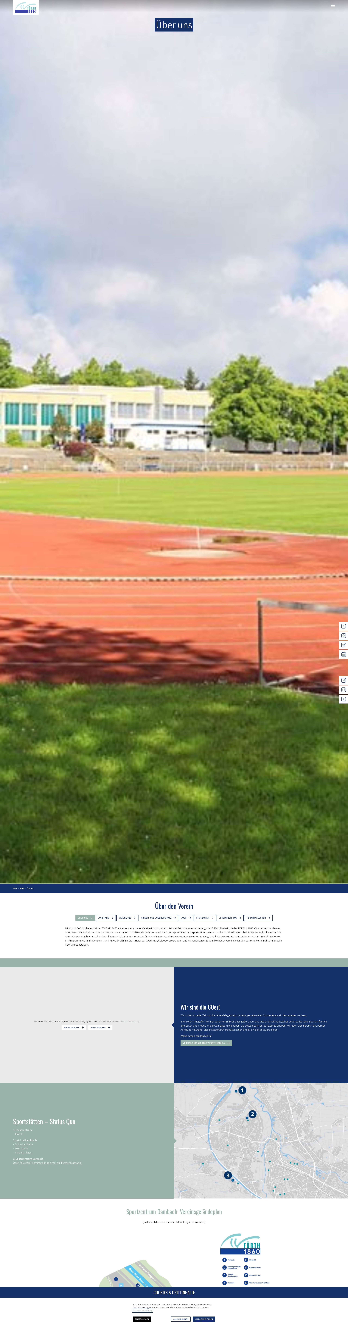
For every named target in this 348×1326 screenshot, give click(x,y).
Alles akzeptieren (204, 1319)
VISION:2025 (125, 917)
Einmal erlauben (71, 1027)
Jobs (184, 917)
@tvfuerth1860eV (343, 705)
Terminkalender (256, 917)
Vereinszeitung (228, 917)
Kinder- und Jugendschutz (156, 917)
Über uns (83, 917)
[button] (333, 6)
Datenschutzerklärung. (131, 1021)
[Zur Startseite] (26, 7)
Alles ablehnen (180, 1319)
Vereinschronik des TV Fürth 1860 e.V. (204, 1043)
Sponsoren (202, 917)
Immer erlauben (98, 1027)
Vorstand (103, 917)
